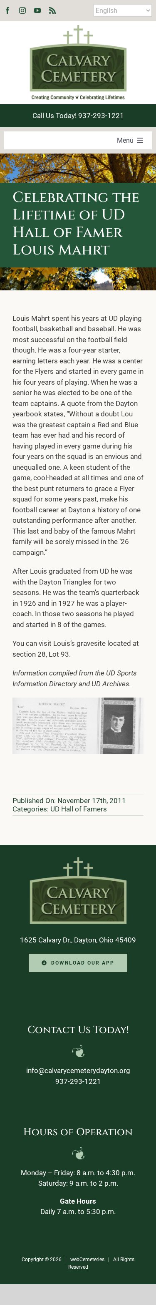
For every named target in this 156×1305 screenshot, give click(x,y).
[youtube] (37, 10)
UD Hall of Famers (78, 809)
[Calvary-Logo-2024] (78, 28)
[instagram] (22, 10)
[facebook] (7, 10)
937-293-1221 (78, 1081)
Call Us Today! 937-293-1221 (78, 115)
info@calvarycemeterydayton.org (78, 1070)
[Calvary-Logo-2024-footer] (78, 861)
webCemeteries (87, 1259)
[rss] (52, 10)
